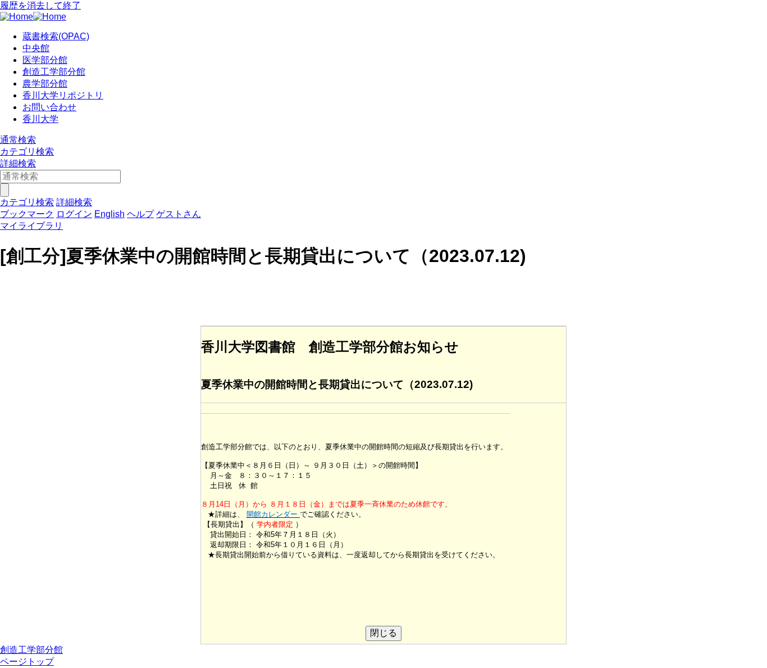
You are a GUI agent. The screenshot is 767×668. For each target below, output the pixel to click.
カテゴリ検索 (27, 151)
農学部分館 (44, 83)
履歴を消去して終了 (40, 5)
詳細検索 (18, 163)
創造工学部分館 (53, 71)
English (109, 214)
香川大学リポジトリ (62, 95)
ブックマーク (27, 214)
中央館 (35, 48)
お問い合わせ (49, 107)
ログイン (74, 214)
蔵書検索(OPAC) (55, 36)
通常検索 (18, 140)
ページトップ (27, 661)
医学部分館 (44, 60)
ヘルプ (140, 214)
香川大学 (40, 119)
